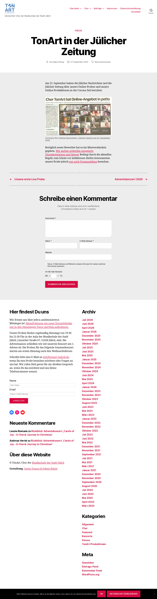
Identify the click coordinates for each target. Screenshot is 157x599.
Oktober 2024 (90, 371)
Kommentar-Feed (92, 570)
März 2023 (88, 414)
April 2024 (88, 383)
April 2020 (88, 501)
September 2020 (91, 482)
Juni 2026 (88, 323)
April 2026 (88, 327)
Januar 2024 (89, 387)
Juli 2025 (87, 347)
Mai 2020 (87, 497)
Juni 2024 (88, 375)
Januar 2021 (89, 470)
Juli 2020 (87, 490)
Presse (78, 30)
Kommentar (50, 218)
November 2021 (91, 450)
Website (48, 252)
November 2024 (91, 367)
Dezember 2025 (91, 335)
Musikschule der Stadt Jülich (48, 462)
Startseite (74, 8)
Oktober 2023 (90, 399)
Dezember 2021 (91, 446)
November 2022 (91, 426)
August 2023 (89, 403)
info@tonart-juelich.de (56, 357)
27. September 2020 (79, 62)
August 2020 (89, 486)
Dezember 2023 (91, 391)
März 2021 (88, 466)
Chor (86, 8)
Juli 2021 (87, 458)
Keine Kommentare (103, 62)
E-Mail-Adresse (87, 241)
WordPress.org (90, 574)
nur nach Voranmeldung (83, 161)
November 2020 (91, 478)
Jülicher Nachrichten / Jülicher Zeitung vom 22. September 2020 (77, 139)
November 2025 (91, 339)
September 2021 (91, 454)
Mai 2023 (87, 410)
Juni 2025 (87, 351)
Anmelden (136, 12)
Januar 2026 (89, 331)
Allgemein (88, 524)
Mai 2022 (87, 442)
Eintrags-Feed (90, 566)
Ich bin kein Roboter (53, 272)
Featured (87, 532)
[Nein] (154, 594)
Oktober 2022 (90, 430)
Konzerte (87, 536)
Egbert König (58, 62)
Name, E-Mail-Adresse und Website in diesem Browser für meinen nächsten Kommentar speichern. (76, 265)
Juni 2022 (87, 438)
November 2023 (91, 395)
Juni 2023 (87, 407)
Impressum (112, 8)
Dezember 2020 (91, 474)
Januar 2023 (89, 418)
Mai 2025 (87, 355)
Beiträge (98, 8)
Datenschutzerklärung (130, 8)
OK (101, 594)
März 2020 (88, 505)
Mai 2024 (87, 379)
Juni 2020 (88, 494)
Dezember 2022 (91, 422)
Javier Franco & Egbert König (40, 468)
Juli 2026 (87, 319)
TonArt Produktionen (94, 544)
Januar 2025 (89, 359)
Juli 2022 (87, 434)
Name (48, 241)
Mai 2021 (87, 462)
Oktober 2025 (90, 343)
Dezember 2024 (91, 363)
